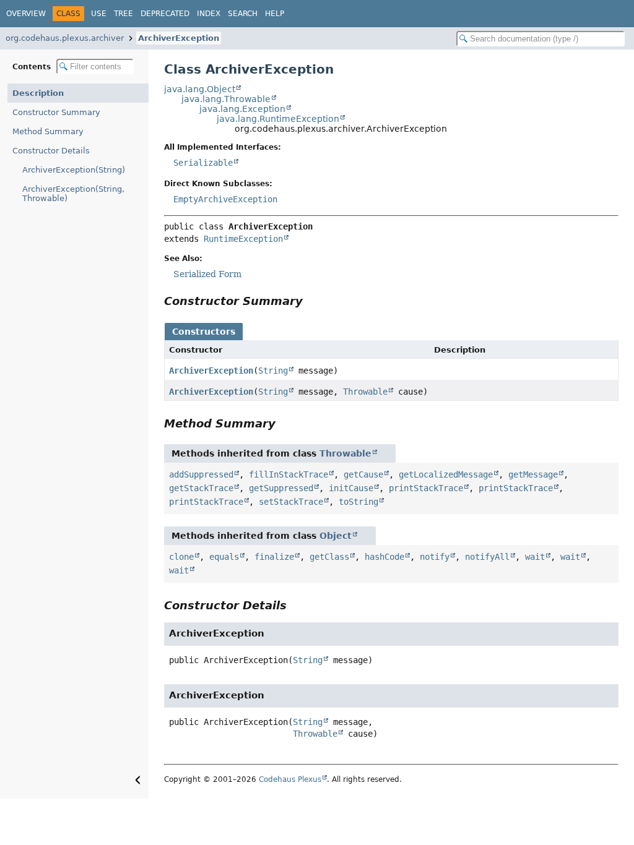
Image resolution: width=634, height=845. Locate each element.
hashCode (384, 557)
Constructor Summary (56, 112)
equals (224, 557)
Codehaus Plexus (290, 779)
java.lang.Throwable (226, 99)
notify (434, 557)
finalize (274, 557)
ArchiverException (178, 38)
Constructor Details (51, 150)
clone (181, 557)
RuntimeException (243, 239)
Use (98, 13)
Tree (123, 13)
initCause (351, 488)
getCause (363, 474)
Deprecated (165, 13)
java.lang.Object (199, 89)
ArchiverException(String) (73, 169)
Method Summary (48, 131)
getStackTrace (201, 488)
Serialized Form (207, 274)
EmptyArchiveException (225, 199)
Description (38, 93)
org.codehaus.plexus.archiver (65, 38)
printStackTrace (426, 488)
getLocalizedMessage (446, 474)
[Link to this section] (311, 300)
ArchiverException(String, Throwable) (73, 193)
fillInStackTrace (288, 474)
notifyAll (487, 557)
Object (335, 536)
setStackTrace (291, 502)
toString (358, 502)
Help (274, 13)
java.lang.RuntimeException (278, 119)
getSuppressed (281, 488)
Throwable (365, 392)
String (273, 370)
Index (208, 13)
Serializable (203, 163)
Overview (26, 13)
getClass (329, 557)
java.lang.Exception (242, 109)
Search (243, 13)
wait (535, 557)
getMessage (533, 474)
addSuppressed (201, 474)
